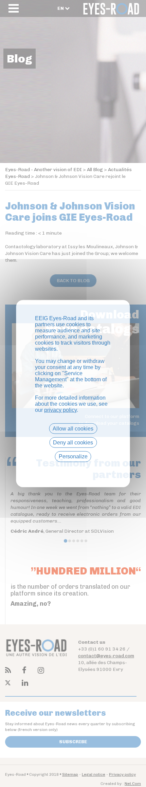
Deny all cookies (73, 442)
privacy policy (60, 410)
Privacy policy (73, 468)
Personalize (73, 456)
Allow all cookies (73, 429)
